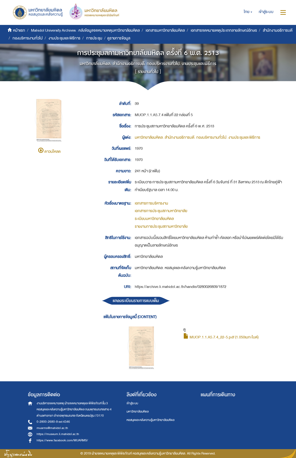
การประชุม (94, 38)
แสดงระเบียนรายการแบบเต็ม (136, 300)
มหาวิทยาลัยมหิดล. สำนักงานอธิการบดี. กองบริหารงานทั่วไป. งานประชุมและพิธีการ (197, 137)
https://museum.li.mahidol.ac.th (58, 434)
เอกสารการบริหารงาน (151, 203)
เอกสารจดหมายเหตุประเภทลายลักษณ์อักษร (224, 30)
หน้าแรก (19, 30)
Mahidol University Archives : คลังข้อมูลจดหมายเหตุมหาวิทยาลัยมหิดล (85, 30)
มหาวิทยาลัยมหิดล (138, 411)
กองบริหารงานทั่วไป (28, 38)
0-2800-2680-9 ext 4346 (53, 421)
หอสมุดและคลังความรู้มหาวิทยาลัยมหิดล (150, 420)
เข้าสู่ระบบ (132, 403)
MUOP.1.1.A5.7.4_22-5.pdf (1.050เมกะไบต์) (224, 337)
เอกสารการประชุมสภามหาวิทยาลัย (161, 211)
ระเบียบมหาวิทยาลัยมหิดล (154, 218)
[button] (248, 12)
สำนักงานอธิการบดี (278, 30)
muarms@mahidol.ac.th (52, 428)
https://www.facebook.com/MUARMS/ (62, 440)
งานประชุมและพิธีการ (64, 38)
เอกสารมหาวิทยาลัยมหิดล (165, 30)
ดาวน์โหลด (52, 151)
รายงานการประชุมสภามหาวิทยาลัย (161, 226)
